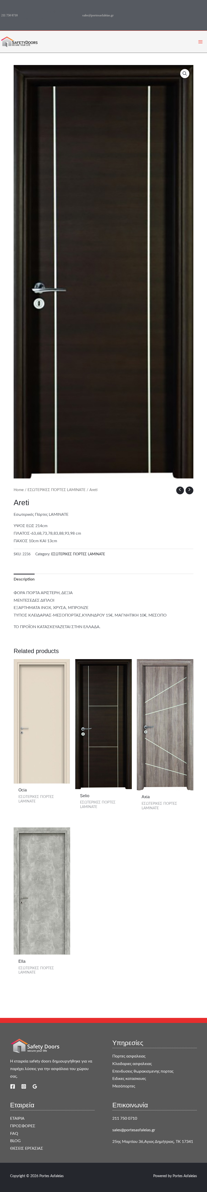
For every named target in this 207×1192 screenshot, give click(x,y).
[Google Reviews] (34, 1086)
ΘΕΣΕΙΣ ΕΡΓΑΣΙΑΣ (26, 1148)
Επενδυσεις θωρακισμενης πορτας (142, 1071)
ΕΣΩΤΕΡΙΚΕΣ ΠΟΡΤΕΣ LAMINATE (57, 490)
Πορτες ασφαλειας (128, 1056)
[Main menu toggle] (200, 42)
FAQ (14, 1134)
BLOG (15, 1141)
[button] (184, 73)
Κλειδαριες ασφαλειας (132, 1064)
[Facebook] (12, 1086)
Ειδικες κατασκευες (129, 1079)
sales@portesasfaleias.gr (98, 15)
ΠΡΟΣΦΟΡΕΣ (22, 1126)
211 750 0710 (9, 15)
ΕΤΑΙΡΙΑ (17, 1118)
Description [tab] (24, 579)
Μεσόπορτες (123, 1086)
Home (19, 490)
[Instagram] (23, 1086)
